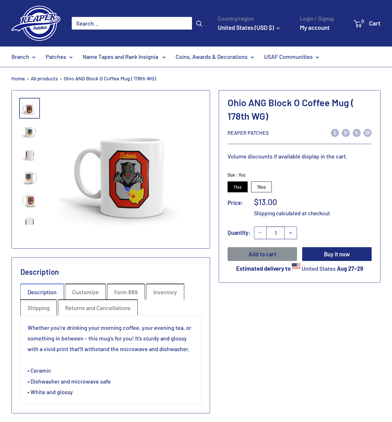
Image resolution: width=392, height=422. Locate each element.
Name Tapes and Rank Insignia (121, 56)
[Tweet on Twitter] (357, 132)
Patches (56, 56)
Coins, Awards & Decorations (212, 56)
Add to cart (262, 254)
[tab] (42, 292)
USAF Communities (288, 56)
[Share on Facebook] (335, 132)
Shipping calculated (277, 213)
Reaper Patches (248, 132)
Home (18, 78)
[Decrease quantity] (260, 233)
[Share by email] (368, 132)
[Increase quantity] (291, 233)
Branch (20, 56)
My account (315, 27)
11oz (238, 186)
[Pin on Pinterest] (346, 132)
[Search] (199, 23)
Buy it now (337, 254)
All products (44, 78)
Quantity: (239, 232)
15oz (261, 186)
